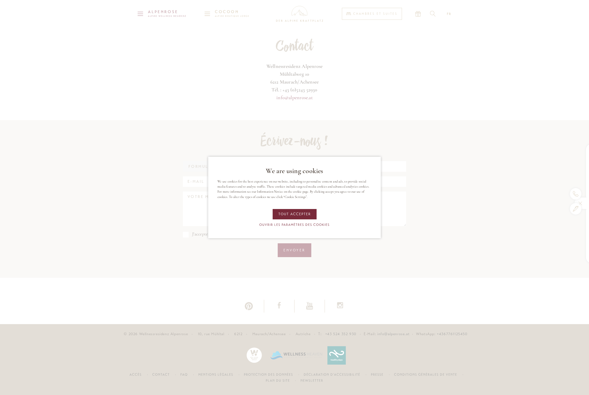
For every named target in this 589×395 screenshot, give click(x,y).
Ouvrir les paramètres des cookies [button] (294, 225)
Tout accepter (294, 214)
